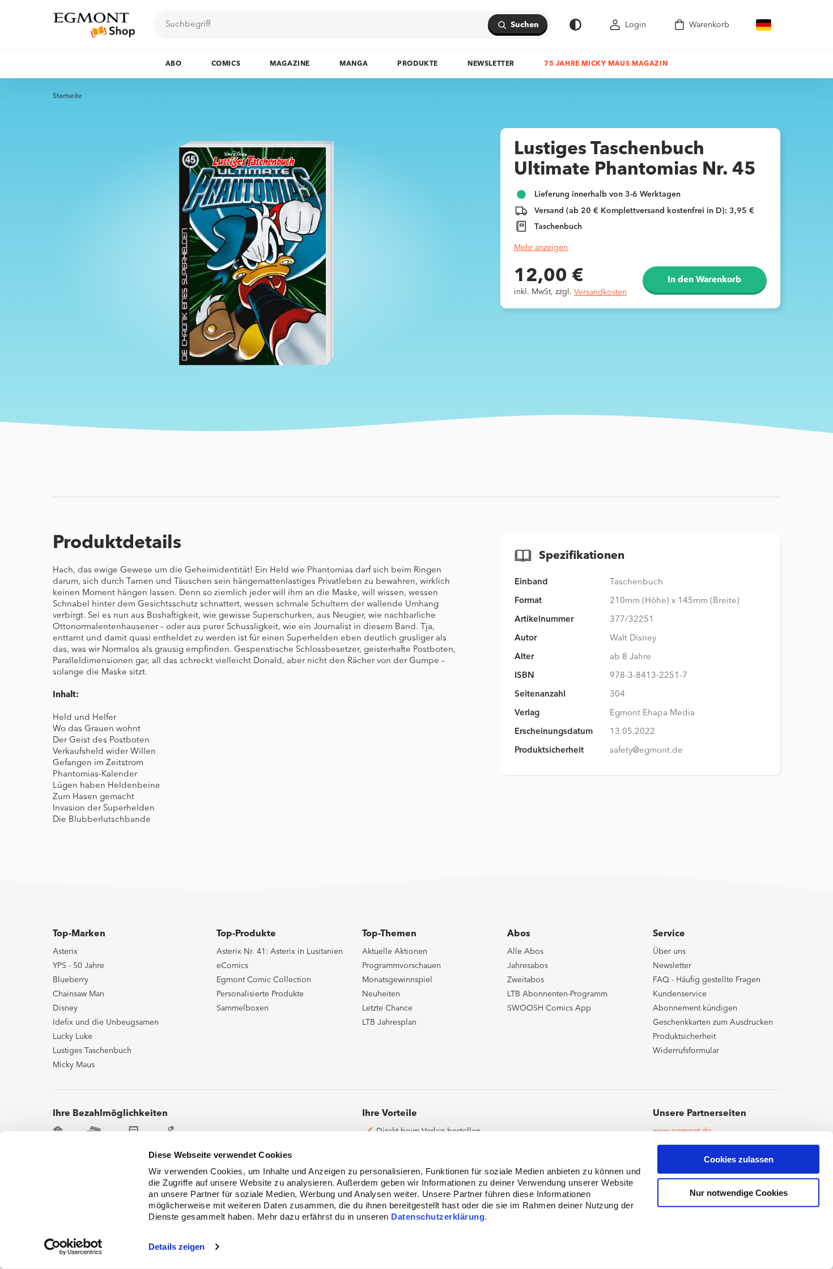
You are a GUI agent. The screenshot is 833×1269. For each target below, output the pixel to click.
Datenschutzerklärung (437, 1216)
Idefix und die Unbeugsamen (106, 1022)
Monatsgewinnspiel (397, 980)
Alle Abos (525, 952)
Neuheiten (381, 994)
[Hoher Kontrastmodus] (575, 25)
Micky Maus (74, 1065)
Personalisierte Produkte (260, 994)
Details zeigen (176, 1246)
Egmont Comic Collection (263, 980)
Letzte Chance (387, 1008)
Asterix (65, 952)
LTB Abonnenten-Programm (557, 994)
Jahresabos (527, 966)
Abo (173, 64)
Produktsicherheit (684, 1037)
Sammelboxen (242, 1008)
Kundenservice (680, 994)
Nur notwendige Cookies (739, 1193)
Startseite (67, 96)
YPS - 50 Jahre (78, 966)
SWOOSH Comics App (549, 1008)
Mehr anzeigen (541, 248)
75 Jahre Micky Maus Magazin (606, 64)
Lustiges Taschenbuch (92, 1051)
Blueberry (70, 980)
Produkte (417, 64)
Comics (226, 64)
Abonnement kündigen (695, 1008)
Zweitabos (525, 980)
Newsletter (491, 64)
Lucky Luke (72, 1037)
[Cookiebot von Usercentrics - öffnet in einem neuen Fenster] (73, 1246)
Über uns (669, 952)
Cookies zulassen (739, 1159)
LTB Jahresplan (389, 1022)
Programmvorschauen (401, 966)
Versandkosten (600, 292)
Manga (353, 64)
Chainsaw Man (78, 994)
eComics (232, 966)
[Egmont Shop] (94, 25)
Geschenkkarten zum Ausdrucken (713, 1022)
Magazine (290, 64)
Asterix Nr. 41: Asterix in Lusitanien (279, 952)
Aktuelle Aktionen (394, 952)
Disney (65, 1008)
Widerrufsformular (686, 1051)
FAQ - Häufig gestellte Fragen (706, 980)
